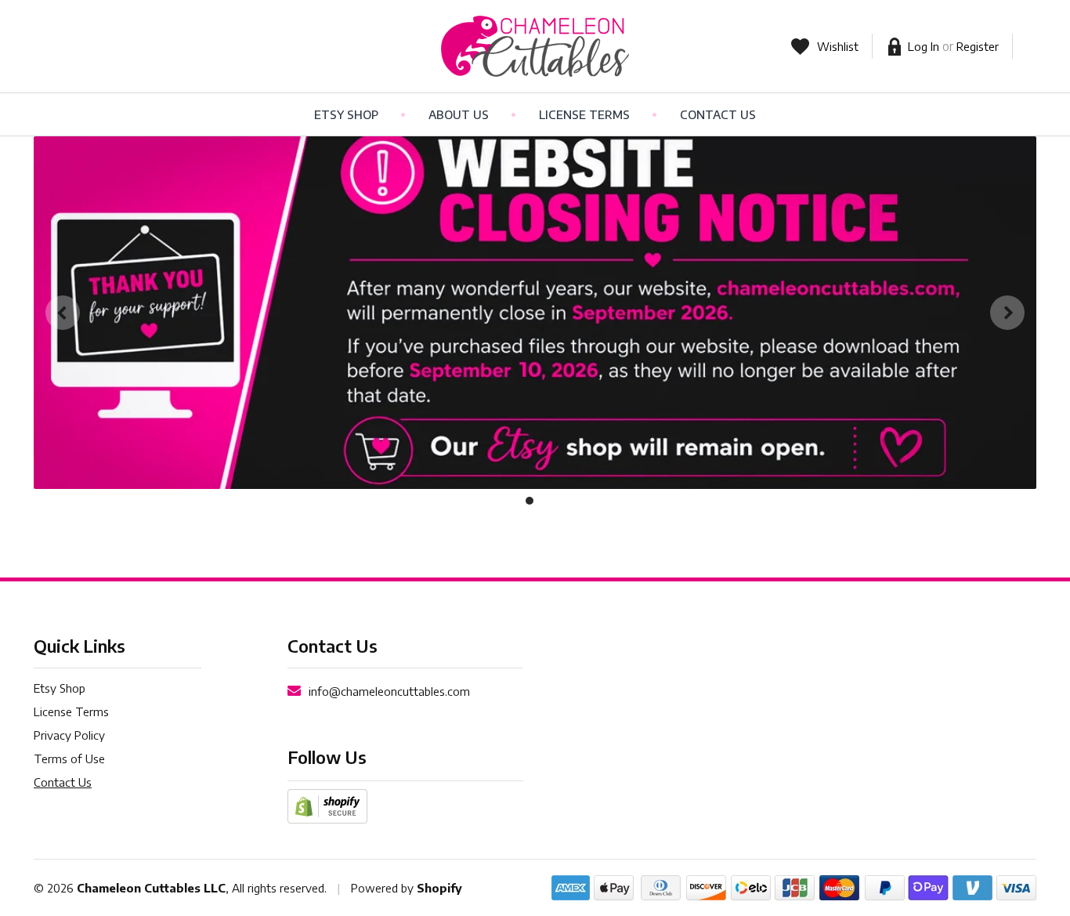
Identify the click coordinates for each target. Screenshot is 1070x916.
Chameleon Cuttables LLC (151, 888)
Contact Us (718, 114)
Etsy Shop (346, 114)
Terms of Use (69, 758)
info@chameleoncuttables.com (389, 691)
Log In (923, 46)
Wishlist (838, 46)
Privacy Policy (69, 735)
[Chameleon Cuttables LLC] (535, 46)
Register (977, 46)
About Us (458, 114)
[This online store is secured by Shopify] (327, 805)
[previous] (62, 312)
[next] (1007, 312)
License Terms (584, 114)
